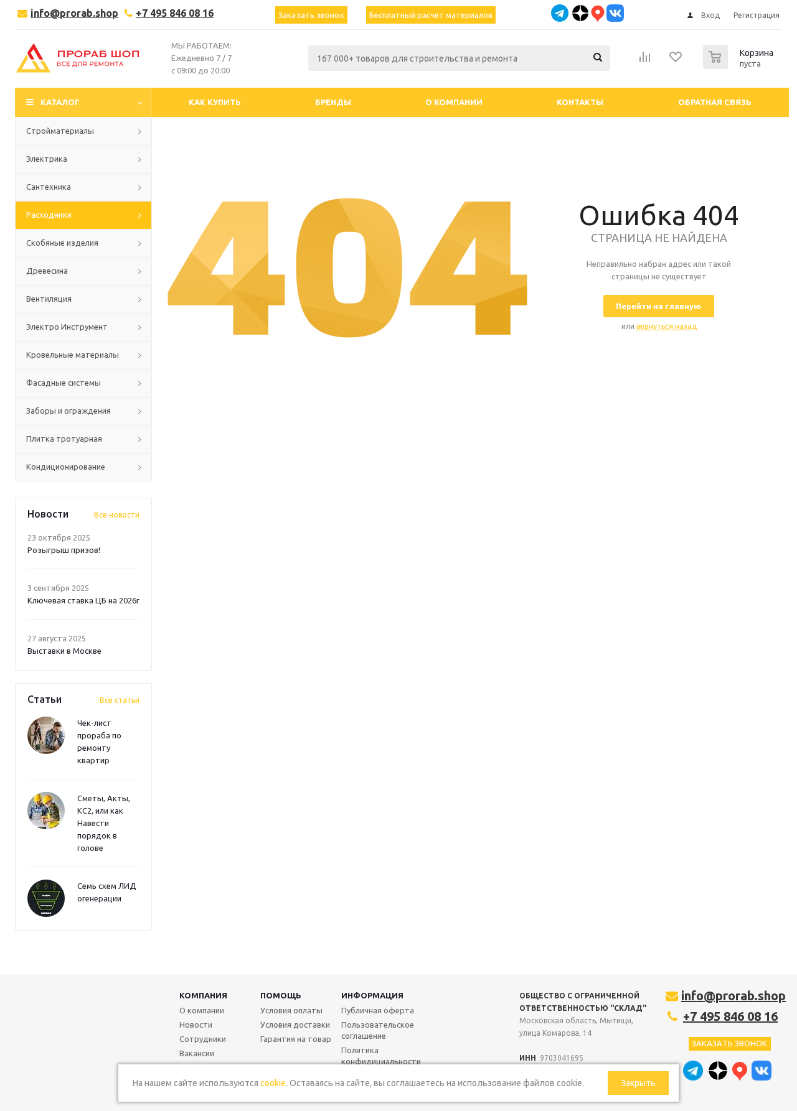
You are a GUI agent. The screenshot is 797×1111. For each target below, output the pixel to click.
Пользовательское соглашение (377, 1030)
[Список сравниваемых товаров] (645, 61)
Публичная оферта (377, 1010)
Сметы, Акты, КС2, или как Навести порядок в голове (103, 823)
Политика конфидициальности (381, 1056)
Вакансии (196, 1053)
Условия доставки (295, 1024)
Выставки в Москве (64, 650)
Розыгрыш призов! (63, 550)
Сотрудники (202, 1038)
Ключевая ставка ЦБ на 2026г (83, 600)
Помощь (280, 995)
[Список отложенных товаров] (676, 61)
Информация (372, 995)
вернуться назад (666, 326)
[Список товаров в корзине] (740, 65)
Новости (195, 1024)
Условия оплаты (291, 1010)
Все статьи (119, 700)
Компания (203, 995)
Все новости (116, 515)
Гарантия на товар (295, 1038)
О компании (201, 1010)
